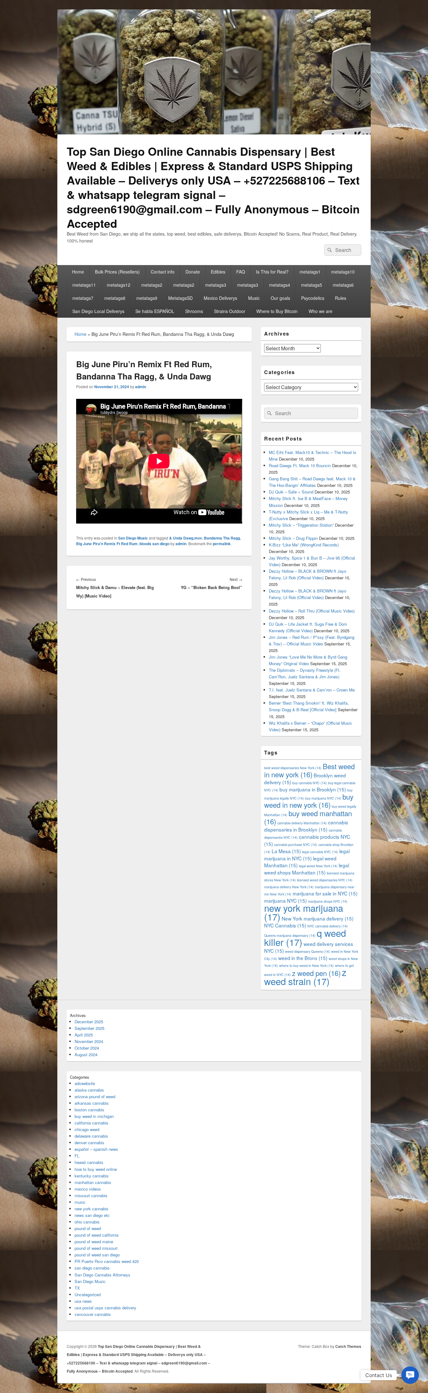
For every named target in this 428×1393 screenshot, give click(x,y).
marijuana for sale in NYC (325, 893)
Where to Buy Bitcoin (277, 311)
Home (78, 272)
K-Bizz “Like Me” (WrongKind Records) (304, 545)
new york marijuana (303, 912)
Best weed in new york (309, 770)
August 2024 (86, 1054)
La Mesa (286, 851)
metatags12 (118, 285)
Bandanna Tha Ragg (222, 538)
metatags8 (114, 298)
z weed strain (305, 976)
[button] (410, 1375)
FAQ (240, 272)
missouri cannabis (91, 1195)
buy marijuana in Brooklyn (312, 789)
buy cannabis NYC (309, 782)
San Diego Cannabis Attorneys (102, 1275)
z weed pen (316, 973)
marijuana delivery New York (289, 886)
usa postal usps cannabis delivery (105, 1308)
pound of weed (88, 1228)
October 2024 (87, 1048)
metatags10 (343, 272)
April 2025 (84, 1035)
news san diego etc (92, 1215)
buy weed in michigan (94, 1116)
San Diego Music (133, 538)
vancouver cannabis (93, 1314)
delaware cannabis (91, 1136)
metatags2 (151, 285)
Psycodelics (312, 298)
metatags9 (146, 298)
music (80, 1202)
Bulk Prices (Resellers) (117, 272)
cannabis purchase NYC (295, 844)
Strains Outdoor (229, 311)
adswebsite (85, 1083)
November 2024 (89, 1041)
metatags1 (310, 272)
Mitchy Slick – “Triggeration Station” (301, 525)
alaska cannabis (89, 1090)
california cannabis (91, 1123)
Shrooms (194, 311)
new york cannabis (91, 1209)
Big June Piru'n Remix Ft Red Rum (107, 543)
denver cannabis (89, 1142)
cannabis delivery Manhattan (302, 823)
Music (254, 298)
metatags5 (311, 285)
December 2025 (89, 1022)
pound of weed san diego (97, 1255)
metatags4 (279, 285)
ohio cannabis (87, 1222)
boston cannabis (89, 1110)
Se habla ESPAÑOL (154, 311)
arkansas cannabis (92, 1103)
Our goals (280, 298)
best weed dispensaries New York (292, 767)
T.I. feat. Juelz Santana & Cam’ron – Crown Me (312, 690)
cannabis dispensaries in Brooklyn (306, 826)
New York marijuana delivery (317, 918)
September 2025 (89, 1028)
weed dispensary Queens (307, 951)
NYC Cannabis (285, 925)
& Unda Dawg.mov (185, 538)
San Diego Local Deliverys (98, 311)
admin (140, 386)
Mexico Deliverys (220, 298)
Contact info (163, 272)
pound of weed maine (94, 1241)
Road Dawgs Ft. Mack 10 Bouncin (300, 465)
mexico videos (88, 1189)
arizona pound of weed (95, 1096)
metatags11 (84, 285)
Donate (192, 272)
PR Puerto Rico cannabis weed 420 (107, 1261)
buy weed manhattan (308, 817)
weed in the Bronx (302, 957)
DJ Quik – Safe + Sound (291, 492)
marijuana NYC (285, 900)
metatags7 (82, 298)
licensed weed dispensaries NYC (324, 880)
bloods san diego (154, 543)
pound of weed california (96, 1235)
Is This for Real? (272, 272)
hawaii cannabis (89, 1162)
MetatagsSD (180, 298)
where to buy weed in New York (306, 965)
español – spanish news (96, 1149)
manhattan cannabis (93, 1182)
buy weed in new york (308, 800)
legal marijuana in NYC (307, 855)
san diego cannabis (92, 1268)
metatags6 (343, 285)
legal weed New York (318, 865)
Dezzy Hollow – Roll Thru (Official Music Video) (312, 611)
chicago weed (87, 1129)
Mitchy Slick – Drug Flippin (293, 538)
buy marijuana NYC (323, 798)
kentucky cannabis (92, 1176)
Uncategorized (88, 1294)
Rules (340, 298)
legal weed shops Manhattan (306, 869)
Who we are (320, 311)
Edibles (218, 272)
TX (77, 1288)
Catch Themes (348, 1346)
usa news (83, 1301)
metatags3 (215, 285)
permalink (222, 543)
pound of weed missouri (96, 1248)
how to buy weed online (96, 1169)
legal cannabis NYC (320, 851)
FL (77, 1156)
